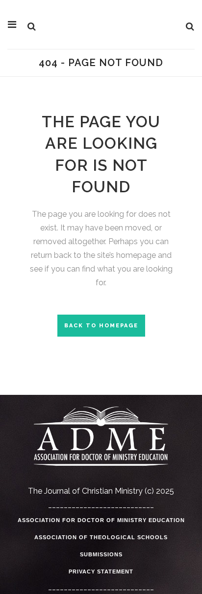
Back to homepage (101, 325)
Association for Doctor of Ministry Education (101, 520)
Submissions (101, 554)
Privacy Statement (101, 571)
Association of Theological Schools (101, 537)
